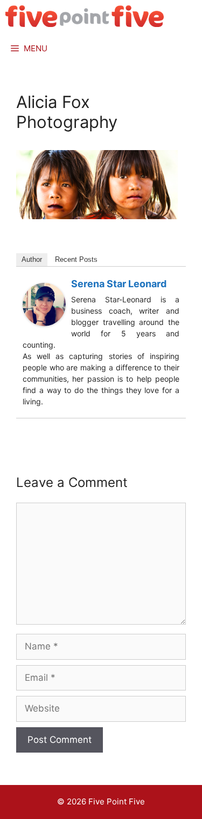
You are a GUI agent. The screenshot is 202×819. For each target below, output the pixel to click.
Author (32, 259)
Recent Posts (76, 259)
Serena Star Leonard (118, 283)
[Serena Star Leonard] (44, 322)
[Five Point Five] (84, 16)
